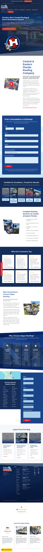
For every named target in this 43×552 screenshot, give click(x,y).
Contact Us (11, 11)
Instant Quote (4, 11)
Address (6, 144)
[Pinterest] (38, 473)
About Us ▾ (3, 9)
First (6, 130)
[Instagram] (38, 469)
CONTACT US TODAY (28, 1)
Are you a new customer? (28, 404)
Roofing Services (10, 9)
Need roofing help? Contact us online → (30, 107)
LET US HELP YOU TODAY (9, 28)
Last (16, 130)
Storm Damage (22, 9)
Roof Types (16, 9)
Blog (41, 3)
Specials (38, 3)
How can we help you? (9, 155)
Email (6, 138)
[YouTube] (35, 473)
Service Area (28, 9)
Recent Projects (35, 9)
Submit (8, 166)
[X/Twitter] (35, 471)
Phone (24, 387)
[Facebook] (35, 469)
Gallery (32, 3)
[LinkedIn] (38, 471)
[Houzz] (35, 474)
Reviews (35, 3)
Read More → (5, 456)
